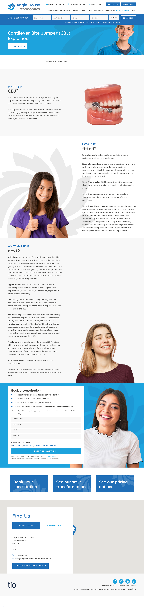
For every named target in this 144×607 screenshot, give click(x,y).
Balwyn (16, 446)
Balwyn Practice (56, 4)
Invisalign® (67, 10)
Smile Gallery (98, 10)
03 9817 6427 (97, 4)
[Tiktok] (134, 581)
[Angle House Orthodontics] (24, 6)
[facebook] (115, 581)
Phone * (16, 436)
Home (10, 62)
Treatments (77, 10)
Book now (128, 18)
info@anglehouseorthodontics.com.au (33, 558)
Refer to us (128, 4)
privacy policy (115, 22)
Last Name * (17, 424)
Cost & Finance (110, 10)
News (133, 10)
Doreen (27, 446)
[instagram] (121, 581)
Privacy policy (109, 586)
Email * (15, 430)
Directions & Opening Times (29, 566)
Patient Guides (38, 62)
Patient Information (123, 10)
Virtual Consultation (45, 446)
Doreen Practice (77, 4)
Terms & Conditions (127, 586)
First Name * (18, 418)
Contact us (113, 4)
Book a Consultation (55, 10)
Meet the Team (87, 10)
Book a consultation (45, 451)
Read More (16, 46)
